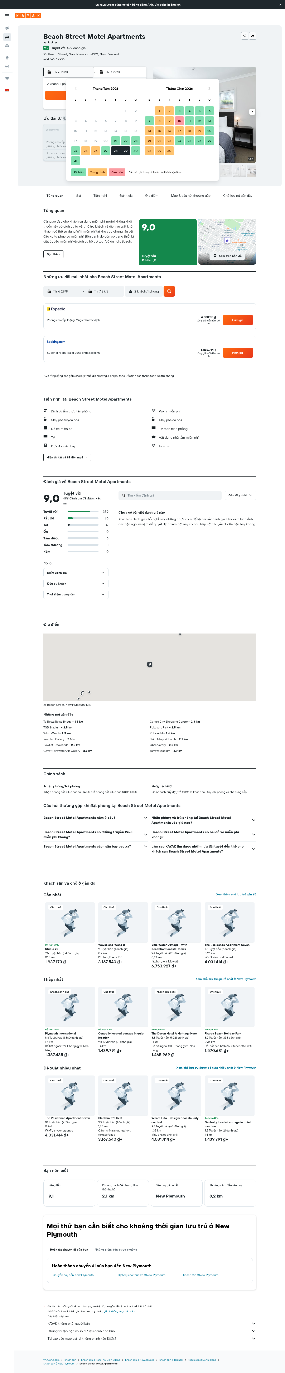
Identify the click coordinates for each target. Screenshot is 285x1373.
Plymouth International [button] (60, 1033)
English (175, 4)
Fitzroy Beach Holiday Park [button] (223, 1033)
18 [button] (85, 141)
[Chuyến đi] (7, 78)
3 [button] (76, 121)
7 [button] (115, 121)
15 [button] (125, 131)
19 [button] (95, 141)
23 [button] (135, 141)
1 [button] (125, 111)
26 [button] (95, 151)
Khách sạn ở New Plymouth (200, 1275)
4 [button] (86, 121)
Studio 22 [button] (51, 949)
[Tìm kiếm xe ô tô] (7, 46)
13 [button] (105, 131)
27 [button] (105, 151)
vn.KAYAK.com (51, 1359)
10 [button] (75, 131)
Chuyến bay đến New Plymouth (73, 1275)
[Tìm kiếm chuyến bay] (7, 28)
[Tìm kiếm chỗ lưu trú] (7, 37)
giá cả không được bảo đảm (119, 1311)
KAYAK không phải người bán (69, 1323)
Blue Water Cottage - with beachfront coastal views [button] (169, 947)
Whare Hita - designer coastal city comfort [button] (174, 1120)
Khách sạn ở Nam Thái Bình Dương (100, 1359)
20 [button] (105, 141)
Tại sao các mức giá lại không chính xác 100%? (82, 1338)
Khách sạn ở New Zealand (139, 1359)
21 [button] (115, 141)
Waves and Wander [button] (111, 945)
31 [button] (75, 161)
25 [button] (85, 151)
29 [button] (125, 151)
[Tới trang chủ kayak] (28, 15)
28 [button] (115, 151)
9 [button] (136, 121)
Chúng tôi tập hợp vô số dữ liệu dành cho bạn (81, 1331)
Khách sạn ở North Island (202, 1359)
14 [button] (115, 131)
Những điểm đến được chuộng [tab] (116, 1249)
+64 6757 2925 (54, 59)
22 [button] (125, 141)
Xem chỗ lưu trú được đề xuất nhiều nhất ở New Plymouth (216, 1067)
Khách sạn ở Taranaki (171, 1359)
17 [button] (75, 141)
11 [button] (85, 131)
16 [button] (135, 131)
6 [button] (106, 121)
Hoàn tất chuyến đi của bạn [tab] (69, 1249)
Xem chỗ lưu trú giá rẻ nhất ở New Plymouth (226, 979)
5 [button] (96, 121)
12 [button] (95, 131)
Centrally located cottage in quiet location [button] (121, 1035)
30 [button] (136, 151)
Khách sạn (70, 1359)
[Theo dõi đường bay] (7, 66)
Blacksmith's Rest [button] (110, 1118)
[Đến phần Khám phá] (7, 58)
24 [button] (75, 151)
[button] (280, 4)
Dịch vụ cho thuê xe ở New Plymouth (141, 1275)
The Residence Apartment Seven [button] (227, 945)
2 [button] (136, 111)
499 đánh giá (76, 48)
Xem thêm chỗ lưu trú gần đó (236, 894)
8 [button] (126, 121)
